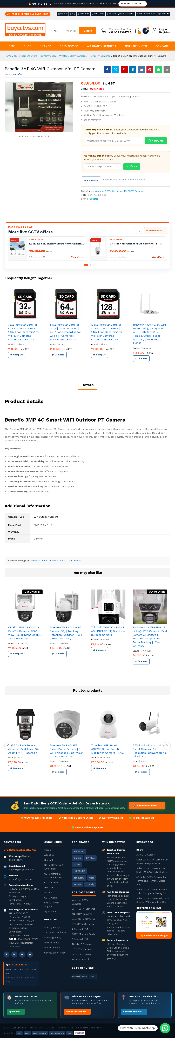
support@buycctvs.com (22, 869)
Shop (27, 46)
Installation (76, 976)
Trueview (146, 348)
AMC (93, 976)
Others (20, 344)
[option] (25, 327)
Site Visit (112, 14)
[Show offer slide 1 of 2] (86, 265)
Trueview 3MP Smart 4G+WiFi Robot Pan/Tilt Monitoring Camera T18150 (107, 749)
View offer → (77, 257)
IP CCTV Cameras (81, 954)
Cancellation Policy (54, 952)
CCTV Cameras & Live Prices (53, 867)
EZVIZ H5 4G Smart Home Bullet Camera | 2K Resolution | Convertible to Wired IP (149, 751)
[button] (165, 1028)
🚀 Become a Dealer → (146, 805)
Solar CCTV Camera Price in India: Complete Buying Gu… (152, 891)
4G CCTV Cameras (134, 191)
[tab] (87, 386)
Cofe (19, 757)
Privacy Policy (52, 927)
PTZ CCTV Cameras (83, 924)
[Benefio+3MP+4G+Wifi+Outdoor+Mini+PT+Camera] (115, 69)
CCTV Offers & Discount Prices (53, 875)
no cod (102, 194)
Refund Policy (52, 947)
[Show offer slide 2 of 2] (90, 265)
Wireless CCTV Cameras (108, 191)
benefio (92, 194)
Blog (73, 14)
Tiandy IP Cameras (82, 944)
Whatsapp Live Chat (120, 29)
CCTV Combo (69, 46)
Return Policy (51, 942)
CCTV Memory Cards (83, 934)
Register (164, 32)
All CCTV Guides (145, 854)
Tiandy (90, 884)
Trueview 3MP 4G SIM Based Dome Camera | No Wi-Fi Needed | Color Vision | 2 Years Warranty (66, 751)
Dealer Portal (84, 14)
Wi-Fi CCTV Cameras (83, 908)
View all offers (155, 230)
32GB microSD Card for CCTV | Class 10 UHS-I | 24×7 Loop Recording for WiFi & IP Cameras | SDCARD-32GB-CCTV (23, 332)
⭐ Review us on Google (154, 935)
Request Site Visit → (134, 1011)
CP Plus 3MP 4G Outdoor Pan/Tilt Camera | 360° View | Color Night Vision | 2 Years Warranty (25, 633)
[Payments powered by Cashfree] (79, 1033)
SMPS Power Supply (51, 904)
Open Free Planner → (77, 1011)
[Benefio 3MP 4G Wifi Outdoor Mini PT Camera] (107, 69)
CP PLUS (22, 643)
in (14, 954)
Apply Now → (16, 1011)
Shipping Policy (52, 937)
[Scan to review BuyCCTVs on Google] (154, 921)
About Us (64, 14)
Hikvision (79, 851)
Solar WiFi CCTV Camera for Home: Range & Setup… (152, 861)
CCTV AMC (164, 14)
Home (10, 46)
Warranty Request (101, 46)
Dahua (77, 858)
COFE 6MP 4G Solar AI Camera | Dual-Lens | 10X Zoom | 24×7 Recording (23, 749)
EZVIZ (144, 761)
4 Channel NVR (80, 929)
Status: (85, 88)
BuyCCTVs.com (19, 1028)
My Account (51, 911)
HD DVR (48, 887)
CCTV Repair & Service (147, 14)
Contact (162, 46)
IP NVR (48, 892)
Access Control (80, 959)
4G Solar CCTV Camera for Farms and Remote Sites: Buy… (151, 881)
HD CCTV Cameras (82, 949)
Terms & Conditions (55, 932)
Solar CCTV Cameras (83, 918)
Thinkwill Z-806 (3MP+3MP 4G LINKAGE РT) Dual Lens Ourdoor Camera (108, 631)
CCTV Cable (50, 897)
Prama (77, 884)
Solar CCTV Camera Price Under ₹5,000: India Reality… (152, 870)
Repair (84, 976)
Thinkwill (104, 639)
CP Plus (90, 858)
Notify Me (157, 140)
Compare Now (145, 30)
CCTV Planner (98, 14)
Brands (45, 46)
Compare (91, 180)
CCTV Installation (127, 14)
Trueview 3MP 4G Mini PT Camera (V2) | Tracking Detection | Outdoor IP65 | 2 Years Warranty (66, 633)
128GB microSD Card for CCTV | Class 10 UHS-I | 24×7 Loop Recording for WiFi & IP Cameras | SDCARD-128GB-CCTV (106, 332)
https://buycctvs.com (20, 879)
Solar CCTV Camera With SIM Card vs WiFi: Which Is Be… (152, 900)
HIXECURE (79, 871)
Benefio (17, 74)
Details (87, 385)
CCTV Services (136, 46)
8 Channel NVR (80, 939)
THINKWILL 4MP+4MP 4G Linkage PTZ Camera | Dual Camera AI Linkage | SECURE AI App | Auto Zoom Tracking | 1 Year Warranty (150, 637)
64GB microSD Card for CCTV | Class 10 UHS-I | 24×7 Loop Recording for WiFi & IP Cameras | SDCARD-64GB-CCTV (65, 332)
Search (88, 30)
